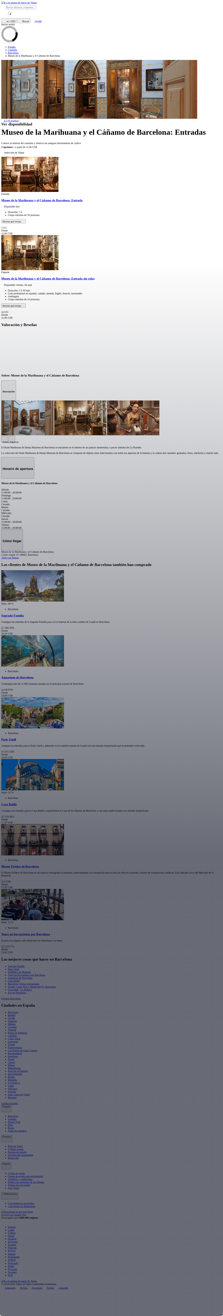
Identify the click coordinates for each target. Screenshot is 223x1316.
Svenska (12, 1272)
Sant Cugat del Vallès (19, 1094)
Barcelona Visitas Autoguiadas (23, 983)
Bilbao (11, 1065)
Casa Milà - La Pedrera (20, 989)
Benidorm (13, 1056)
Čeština (12, 1233)
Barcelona (13, 1012)
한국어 (12, 1250)
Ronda (11, 1077)
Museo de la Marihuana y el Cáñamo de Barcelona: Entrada (42, 200)
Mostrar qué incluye (12, 221)
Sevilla (11, 1018)
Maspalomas (14, 1068)
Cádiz (11, 1085)
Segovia (12, 1091)
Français (12, 1247)
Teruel (11, 1059)
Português (13, 1263)
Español (12, 1244)
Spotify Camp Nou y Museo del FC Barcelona (32, 986)
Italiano (12, 1254)
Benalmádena (15, 1053)
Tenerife (12, 1030)
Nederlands (14, 1257)
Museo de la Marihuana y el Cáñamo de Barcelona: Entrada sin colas (48, 278)
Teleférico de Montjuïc (19, 972)
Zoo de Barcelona (17, 992)
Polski (11, 1266)
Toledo (11, 1044)
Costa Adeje (14, 1038)
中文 (10, 1275)
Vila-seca (12, 1088)
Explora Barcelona (11, 998)
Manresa (12, 1097)
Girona (11, 1062)
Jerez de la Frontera (18, 1071)
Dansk (11, 1235)
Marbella (12, 1080)
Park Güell (13, 969)
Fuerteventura (15, 1047)
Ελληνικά (13, 1241)
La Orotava (14, 1082)
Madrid (11, 1015)
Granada (12, 1027)
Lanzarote (13, 1041)
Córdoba (12, 1035)
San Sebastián (15, 1074)
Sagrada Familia (16, 966)
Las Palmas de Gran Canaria (22, 1050)
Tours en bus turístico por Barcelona (26, 975)
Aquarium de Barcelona (20, 978)
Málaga (12, 1024)
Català (11, 1230)
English (12, 1227)
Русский (12, 1269)
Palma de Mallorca (17, 1032)
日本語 (12, 1260)
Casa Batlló (14, 981)
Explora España (9, 1103)
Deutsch (12, 1238)
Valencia (12, 1021)
